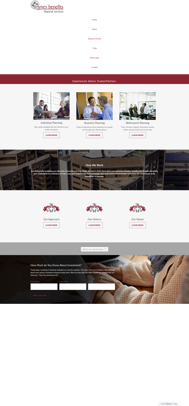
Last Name (63, 281)
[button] (94, 19)
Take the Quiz (39, 295)
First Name (35, 281)
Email (90, 281)
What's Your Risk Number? (93, 249)
